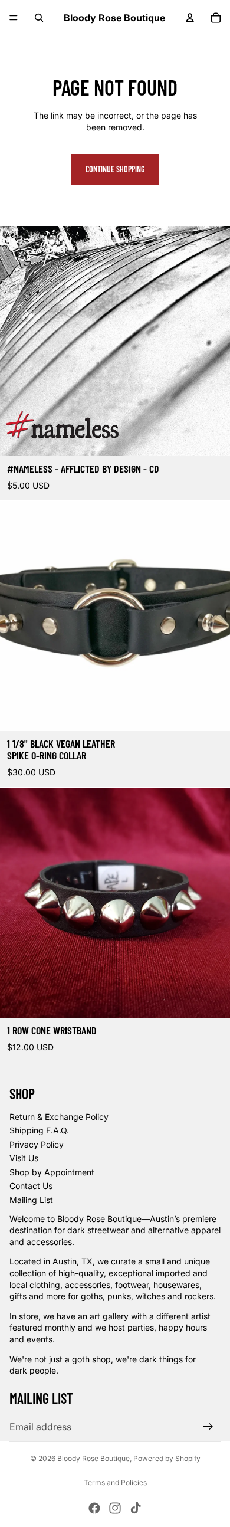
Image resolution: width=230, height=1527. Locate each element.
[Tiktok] (136, 1508)
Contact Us (30, 1186)
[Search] (39, 18)
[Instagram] (115, 1508)
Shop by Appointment (51, 1172)
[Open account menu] (190, 18)
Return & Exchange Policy (59, 1117)
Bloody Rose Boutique (93, 1458)
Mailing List (31, 1200)
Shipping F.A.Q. (39, 1130)
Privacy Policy (36, 1144)
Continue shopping (115, 169)
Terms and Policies (115, 1482)
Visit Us (23, 1158)
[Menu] (13, 17)
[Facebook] (94, 1508)
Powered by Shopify (167, 1458)
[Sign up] (208, 1426)
